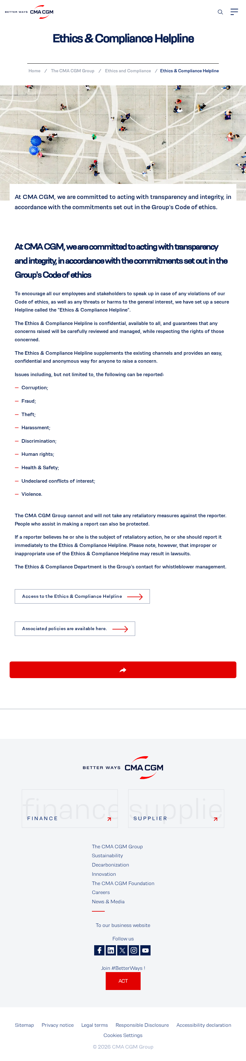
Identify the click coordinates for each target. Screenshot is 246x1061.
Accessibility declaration (203, 1025)
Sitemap (24, 1025)
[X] (122, 950)
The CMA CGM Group (72, 70)
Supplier (151, 818)
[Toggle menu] (234, 11)
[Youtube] (145, 950)
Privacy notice (58, 1025)
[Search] (220, 12)
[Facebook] (99, 950)
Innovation (104, 874)
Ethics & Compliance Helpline (189, 70)
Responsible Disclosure (142, 1025)
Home (34, 70)
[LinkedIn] (111, 950)
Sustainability (107, 855)
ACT (123, 981)
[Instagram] (134, 950)
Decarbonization (110, 864)
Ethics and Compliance (128, 70)
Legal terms (94, 1025)
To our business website (123, 925)
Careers (101, 892)
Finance (43, 818)
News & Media (108, 901)
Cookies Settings (123, 1035)
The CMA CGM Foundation (123, 883)
